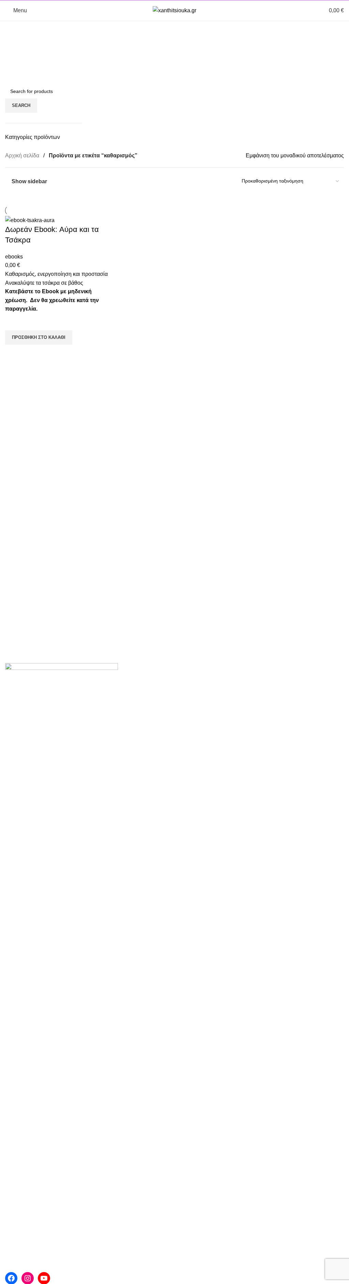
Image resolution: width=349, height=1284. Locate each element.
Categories (19, 43)
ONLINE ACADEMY (262, 732)
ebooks (14, 257)
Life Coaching (138, 681)
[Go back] (13, 29)
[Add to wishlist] (13, 321)
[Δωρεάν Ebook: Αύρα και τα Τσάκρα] (30, 220)
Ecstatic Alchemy (258, 719)
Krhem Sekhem (140, 758)
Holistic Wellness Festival (152, 783)
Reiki (127, 706)
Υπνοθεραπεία (139, 745)
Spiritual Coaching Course (270, 681)
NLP (126, 732)
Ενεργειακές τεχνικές (146, 694)
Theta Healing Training (265, 694)
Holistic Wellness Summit (152, 796)
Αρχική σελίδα (23, 155)
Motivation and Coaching (268, 706)
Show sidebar (29, 181)
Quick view (13, 353)
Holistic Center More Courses (157, 770)
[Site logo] (174, 10)
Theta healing (138, 719)
